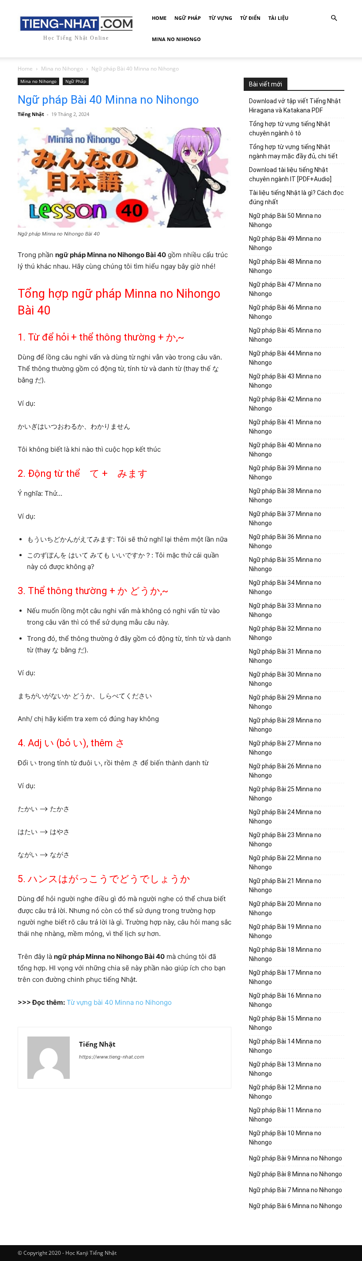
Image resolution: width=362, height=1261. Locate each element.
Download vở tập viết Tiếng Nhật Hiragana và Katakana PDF (295, 105)
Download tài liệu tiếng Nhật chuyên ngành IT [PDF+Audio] (290, 174)
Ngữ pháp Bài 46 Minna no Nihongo (285, 312)
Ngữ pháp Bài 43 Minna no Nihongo (285, 381)
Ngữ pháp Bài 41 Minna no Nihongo (285, 427)
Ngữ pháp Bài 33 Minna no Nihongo (285, 610)
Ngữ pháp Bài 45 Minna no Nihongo (285, 335)
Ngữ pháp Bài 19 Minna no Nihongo (285, 931)
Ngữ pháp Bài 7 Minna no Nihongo (295, 1190)
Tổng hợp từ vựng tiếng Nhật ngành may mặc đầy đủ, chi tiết (293, 151)
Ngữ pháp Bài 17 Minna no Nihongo (285, 977)
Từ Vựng (220, 18)
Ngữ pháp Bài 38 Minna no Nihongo (285, 495)
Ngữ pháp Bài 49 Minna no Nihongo (285, 243)
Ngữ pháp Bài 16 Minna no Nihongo (285, 1000)
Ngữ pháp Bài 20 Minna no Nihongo (285, 908)
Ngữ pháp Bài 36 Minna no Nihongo (285, 541)
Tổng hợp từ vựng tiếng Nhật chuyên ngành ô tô (289, 128)
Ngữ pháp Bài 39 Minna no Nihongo (285, 472)
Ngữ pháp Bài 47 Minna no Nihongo (285, 289)
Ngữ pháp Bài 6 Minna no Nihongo (295, 1205)
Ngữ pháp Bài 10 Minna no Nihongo (285, 1138)
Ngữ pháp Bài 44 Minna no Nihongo (285, 358)
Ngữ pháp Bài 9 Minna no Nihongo (295, 1158)
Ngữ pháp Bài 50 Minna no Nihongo (285, 220)
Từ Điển (250, 18)
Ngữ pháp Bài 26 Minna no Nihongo (285, 771)
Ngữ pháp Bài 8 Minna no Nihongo (295, 1174)
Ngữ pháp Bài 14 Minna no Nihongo (285, 1046)
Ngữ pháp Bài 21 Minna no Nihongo (285, 885)
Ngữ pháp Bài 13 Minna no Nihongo (285, 1069)
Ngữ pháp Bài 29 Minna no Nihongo (285, 702)
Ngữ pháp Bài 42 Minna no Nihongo (285, 404)
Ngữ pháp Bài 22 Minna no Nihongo (285, 862)
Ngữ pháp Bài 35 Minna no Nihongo (285, 564)
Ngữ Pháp (187, 18)
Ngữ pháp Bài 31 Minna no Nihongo (285, 656)
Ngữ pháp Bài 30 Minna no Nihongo (285, 679)
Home (159, 18)
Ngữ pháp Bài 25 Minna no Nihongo (285, 794)
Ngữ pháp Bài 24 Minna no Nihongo (285, 816)
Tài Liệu (278, 18)
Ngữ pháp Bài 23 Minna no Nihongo (285, 839)
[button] (333, 18)
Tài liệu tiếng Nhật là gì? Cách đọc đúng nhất (296, 197)
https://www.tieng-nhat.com (111, 1057)
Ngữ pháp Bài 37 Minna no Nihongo (285, 518)
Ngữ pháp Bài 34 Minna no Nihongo (285, 587)
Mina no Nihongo (176, 39)
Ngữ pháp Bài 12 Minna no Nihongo (285, 1092)
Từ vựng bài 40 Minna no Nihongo (119, 1002)
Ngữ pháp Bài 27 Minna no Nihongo (285, 748)
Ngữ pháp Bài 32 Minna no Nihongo (285, 633)
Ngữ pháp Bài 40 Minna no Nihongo (285, 450)
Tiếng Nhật (31, 114)
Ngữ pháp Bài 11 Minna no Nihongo (285, 1115)
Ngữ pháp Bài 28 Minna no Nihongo (285, 725)
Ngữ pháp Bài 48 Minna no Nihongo (285, 266)
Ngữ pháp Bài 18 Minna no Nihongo (285, 954)
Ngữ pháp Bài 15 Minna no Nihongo (285, 1023)
